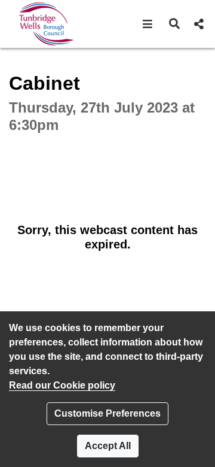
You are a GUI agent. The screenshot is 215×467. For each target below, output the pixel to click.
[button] (147, 24)
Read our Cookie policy (62, 385)
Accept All (108, 446)
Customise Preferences (107, 413)
